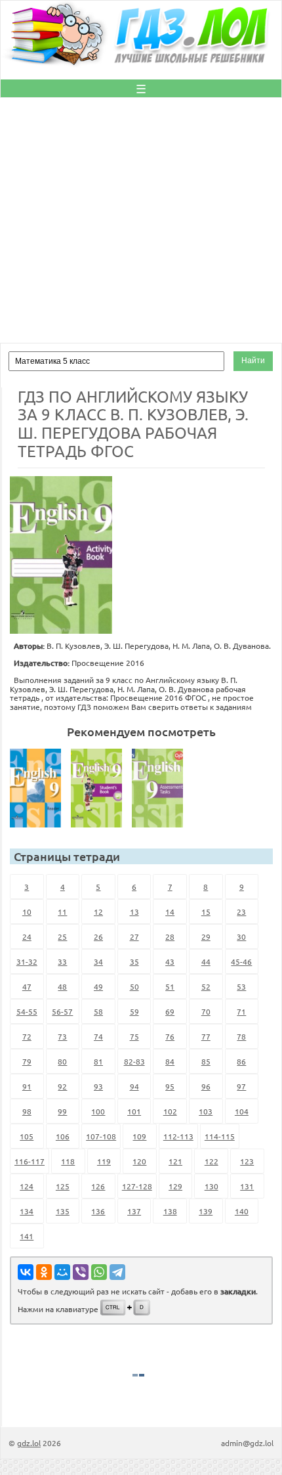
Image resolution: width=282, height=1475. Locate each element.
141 (26, 1236)
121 (175, 1161)
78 (241, 1036)
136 (98, 1211)
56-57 (62, 1011)
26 (98, 936)
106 (63, 1136)
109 (139, 1136)
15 (206, 911)
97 (241, 1086)
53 (241, 986)
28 (169, 936)
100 (98, 1111)
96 (206, 1086)
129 (175, 1186)
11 (62, 911)
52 (206, 986)
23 (241, 911)
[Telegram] (117, 1272)
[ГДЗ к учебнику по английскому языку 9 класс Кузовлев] (100, 788)
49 (98, 986)
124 (26, 1186)
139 (205, 1211)
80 (62, 1061)
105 (26, 1136)
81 (98, 1061)
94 (134, 1086)
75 (134, 1036)
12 (98, 911)
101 (134, 1111)
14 (169, 911)
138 (170, 1211)
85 (206, 1061)
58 (98, 1011)
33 (62, 961)
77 (206, 1036)
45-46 (241, 961)
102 (170, 1111)
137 (134, 1211)
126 (98, 1186)
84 (169, 1061)
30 (241, 936)
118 (68, 1161)
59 (134, 1011)
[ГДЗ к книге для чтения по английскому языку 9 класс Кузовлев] (39, 788)
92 (62, 1086)
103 (205, 1111)
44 (206, 961)
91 (26, 1086)
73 (62, 1036)
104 (242, 1111)
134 (26, 1211)
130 (211, 1186)
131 (247, 1186)
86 (241, 1061)
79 (26, 1061)
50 (134, 986)
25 (62, 936)
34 (98, 961)
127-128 (137, 1186)
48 (62, 986)
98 (26, 1111)
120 (139, 1161)
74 (98, 1036)
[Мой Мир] (62, 1272)
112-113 (178, 1136)
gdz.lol (29, 1443)
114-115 (220, 1136)
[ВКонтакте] (25, 1272)
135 (63, 1211)
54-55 (26, 1011)
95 (169, 1086)
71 (241, 1011)
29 (206, 936)
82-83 (134, 1061)
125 (63, 1186)
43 (169, 961)
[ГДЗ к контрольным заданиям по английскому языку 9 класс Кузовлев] (161, 788)
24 (26, 936)
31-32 (26, 961)
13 (134, 911)
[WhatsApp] (99, 1272)
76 (169, 1036)
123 (247, 1161)
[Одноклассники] (44, 1272)
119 (104, 1161)
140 (242, 1211)
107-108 (101, 1136)
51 (169, 986)
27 (134, 936)
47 (26, 986)
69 (169, 1011)
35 (134, 961)
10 (26, 911)
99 (62, 1111)
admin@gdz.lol (247, 1443)
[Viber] (81, 1272)
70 (206, 1011)
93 (98, 1086)
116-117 (29, 1161)
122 (211, 1161)
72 (26, 1036)
